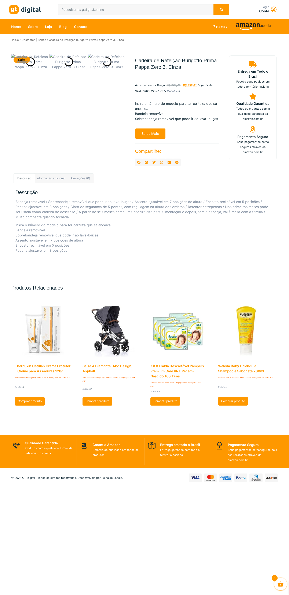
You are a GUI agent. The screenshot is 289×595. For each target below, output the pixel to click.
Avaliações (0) (80, 178)
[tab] (24, 178)
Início (15, 39)
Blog (63, 27)
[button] (150, 133)
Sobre (33, 27)
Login (265, 7)
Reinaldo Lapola (112, 477)
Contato (80, 27)
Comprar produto (30, 401)
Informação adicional (50, 178)
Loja (48, 27)
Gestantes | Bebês (34, 39)
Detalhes (173, 91)
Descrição (24, 178)
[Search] (221, 9)
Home (16, 27)
